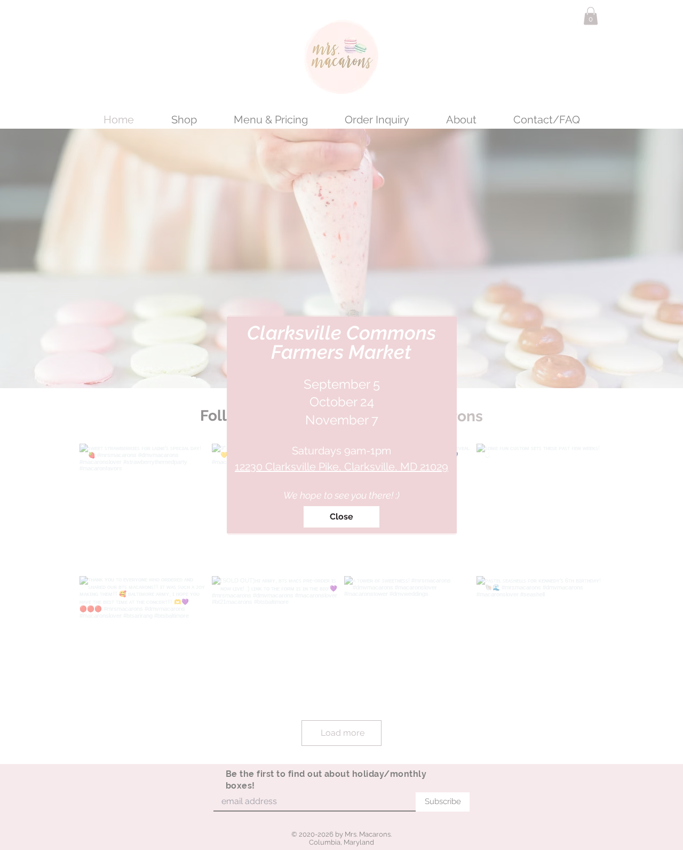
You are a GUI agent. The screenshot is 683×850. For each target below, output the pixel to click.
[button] (341, 517)
